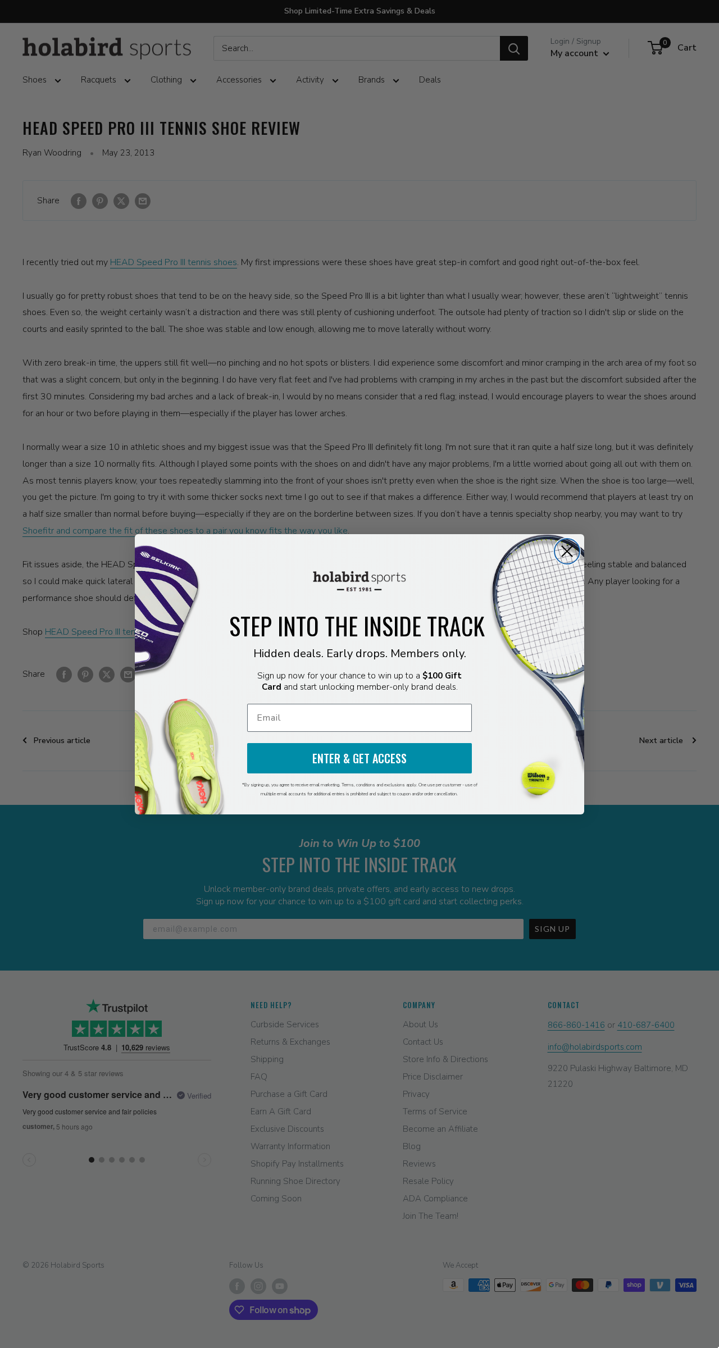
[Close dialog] (567, 551)
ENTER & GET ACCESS (359, 758)
